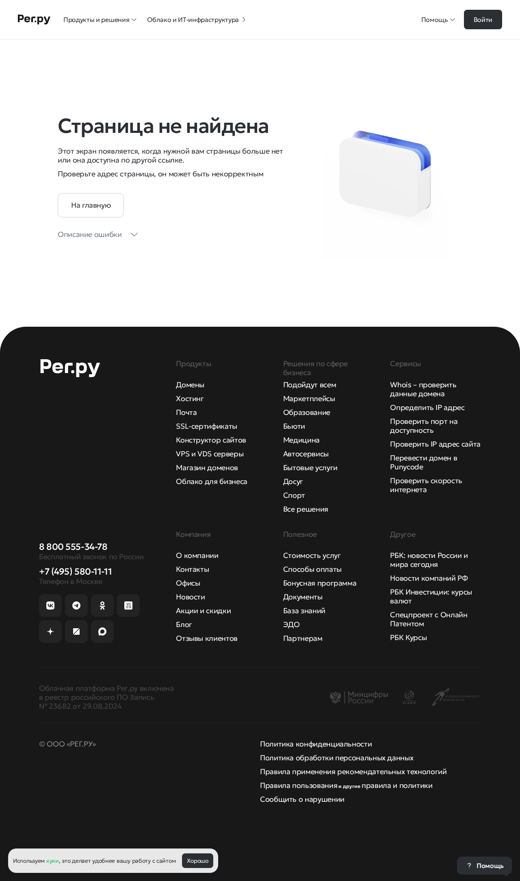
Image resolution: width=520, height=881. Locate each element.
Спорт (294, 495)
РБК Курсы (408, 637)
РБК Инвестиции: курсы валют (431, 596)
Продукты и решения (96, 19)
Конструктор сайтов (211, 440)
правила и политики (397, 785)
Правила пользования (298, 785)
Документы (303, 596)
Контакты (192, 569)
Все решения (305, 509)
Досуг (293, 481)
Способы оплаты (312, 569)
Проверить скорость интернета (426, 485)
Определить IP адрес (427, 407)
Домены (190, 384)
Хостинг (190, 398)
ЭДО (291, 624)
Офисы (188, 583)
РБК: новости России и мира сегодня (429, 560)
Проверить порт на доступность (423, 426)
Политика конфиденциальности (316, 744)
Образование (306, 412)
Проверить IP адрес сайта (435, 444)
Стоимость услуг (312, 555)
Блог (184, 624)
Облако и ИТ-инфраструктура (193, 19)
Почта (186, 412)
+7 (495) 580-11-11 (75, 571)
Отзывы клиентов (207, 638)
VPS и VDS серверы (209, 453)
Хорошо (197, 860)
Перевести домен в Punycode (423, 462)
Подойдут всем (309, 384)
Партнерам (303, 638)
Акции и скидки (203, 610)
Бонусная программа (320, 583)
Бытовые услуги (310, 467)
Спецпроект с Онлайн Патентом (428, 619)
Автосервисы (306, 453)
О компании (197, 555)
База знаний (304, 610)
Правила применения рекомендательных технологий (353, 771)
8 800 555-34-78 (73, 546)
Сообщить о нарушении (302, 799)
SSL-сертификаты (206, 426)
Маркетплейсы (309, 398)
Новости (190, 596)
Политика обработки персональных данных (336, 757)
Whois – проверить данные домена (423, 389)
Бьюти (294, 426)
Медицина (301, 440)
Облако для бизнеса (211, 481)
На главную (90, 205)
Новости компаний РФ (429, 578)
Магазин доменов (207, 467)
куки (52, 860)
